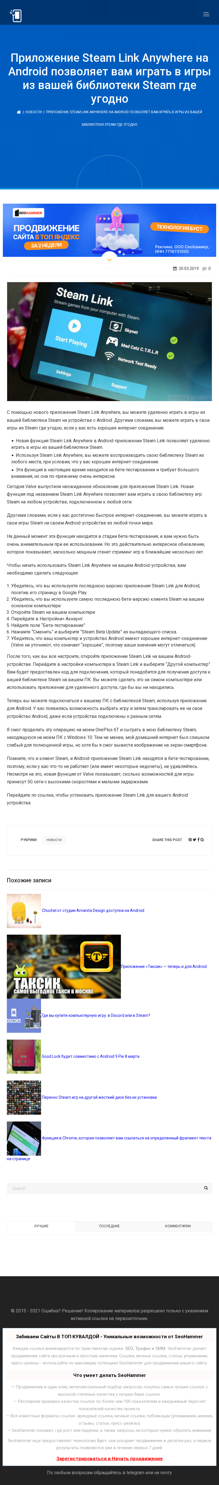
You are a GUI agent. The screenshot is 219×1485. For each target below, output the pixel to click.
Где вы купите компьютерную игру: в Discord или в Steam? (95, 1015)
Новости (33, 112)
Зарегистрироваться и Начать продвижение (109, 1458)
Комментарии (178, 1226)
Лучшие (41, 1226)
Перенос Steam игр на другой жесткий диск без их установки (99, 1097)
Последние (109, 1226)
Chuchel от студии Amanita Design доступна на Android (92, 910)
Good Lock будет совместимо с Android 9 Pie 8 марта (90, 1056)
